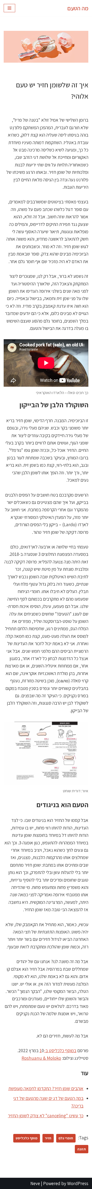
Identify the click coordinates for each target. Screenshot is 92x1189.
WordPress (77, 1183)
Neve (35, 1183)
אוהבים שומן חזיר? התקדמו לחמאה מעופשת (45, 1088)
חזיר (48, 1138)
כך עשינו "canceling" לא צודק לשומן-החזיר (45, 1116)
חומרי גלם (66, 1138)
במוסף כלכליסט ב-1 (57, 1050)
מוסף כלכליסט (27, 1138)
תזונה (81, 1149)
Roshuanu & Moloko (41, 1058)
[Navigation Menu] (9, 8)
